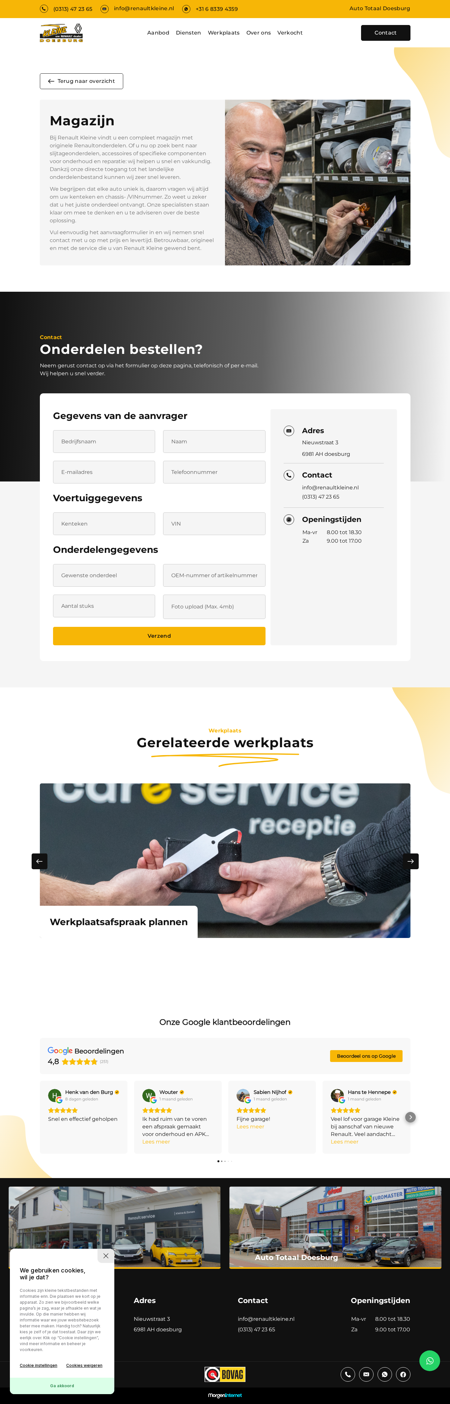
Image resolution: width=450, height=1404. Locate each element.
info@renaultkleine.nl (144, 8)
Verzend (159, 636)
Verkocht (290, 33)
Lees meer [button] (156, 1142)
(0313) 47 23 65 (73, 9)
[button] (40, 1117)
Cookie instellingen (38, 1365)
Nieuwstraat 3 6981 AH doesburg (326, 448)
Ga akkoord (62, 1385)
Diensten (188, 33)
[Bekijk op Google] (54, 1095)
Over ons (258, 33)
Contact (386, 33)
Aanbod (158, 33)
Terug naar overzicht (86, 81)
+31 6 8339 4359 (217, 9)
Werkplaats (224, 33)
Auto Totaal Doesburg (380, 8)
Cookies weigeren (84, 1365)
